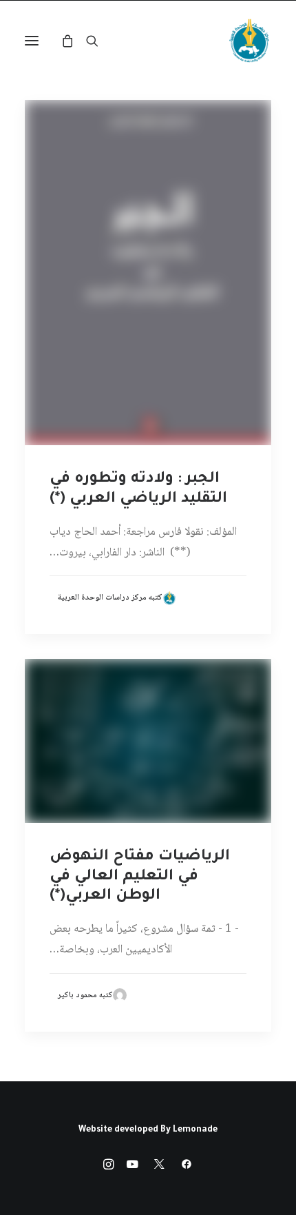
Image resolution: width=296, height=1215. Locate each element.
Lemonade (195, 1130)
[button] (31, 40)
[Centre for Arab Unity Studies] (249, 41)
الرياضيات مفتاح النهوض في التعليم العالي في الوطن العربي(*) (140, 877)
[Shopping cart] (73, 40)
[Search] (98, 40)
